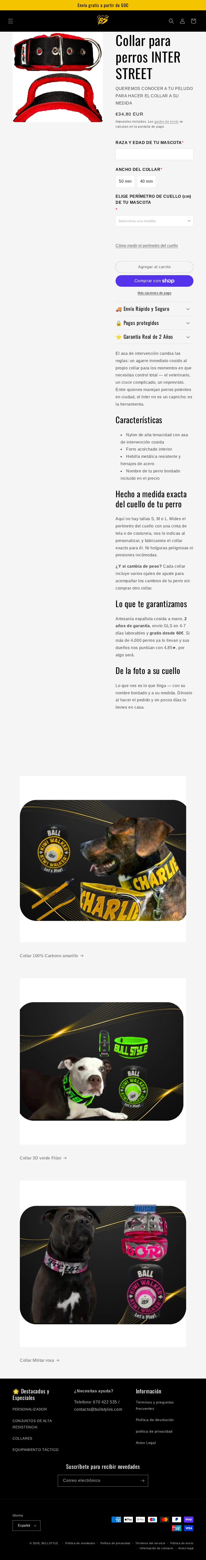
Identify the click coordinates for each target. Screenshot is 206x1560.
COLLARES (22, 1438)
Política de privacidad (115, 1543)
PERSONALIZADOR (30, 1409)
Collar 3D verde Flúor (41, 1158)
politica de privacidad (154, 1431)
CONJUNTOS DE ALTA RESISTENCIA (32, 1424)
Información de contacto (156, 1548)
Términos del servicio (150, 1543)
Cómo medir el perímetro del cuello (147, 245)
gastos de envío (166, 121)
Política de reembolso (80, 1543)
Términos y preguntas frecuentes (155, 1405)
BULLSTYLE (49, 1543)
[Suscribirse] (142, 1481)
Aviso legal (185, 1548)
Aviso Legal (146, 1443)
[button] (10, 21)
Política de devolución (155, 1420)
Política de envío (181, 1543)
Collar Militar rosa (37, 1360)
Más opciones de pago (154, 293)
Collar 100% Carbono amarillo (49, 956)
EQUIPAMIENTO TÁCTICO (36, 1450)
